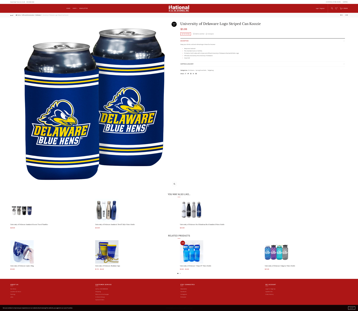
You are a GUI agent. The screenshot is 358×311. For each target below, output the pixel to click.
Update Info (269, 291)
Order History (269, 294)
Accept (352, 308)
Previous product (341, 15)
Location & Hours (15, 291)
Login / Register (320, 8)
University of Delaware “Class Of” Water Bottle (195, 266)
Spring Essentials (201, 70)
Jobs (11, 297)
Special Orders (99, 300)
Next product (346, 15)
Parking (12, 294)
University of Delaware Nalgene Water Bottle (280, 266)
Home (68, 8)
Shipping (345, 2)
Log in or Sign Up (270, 289)
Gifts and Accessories (28, 15)
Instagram (183, 294)
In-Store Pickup (100, 297)
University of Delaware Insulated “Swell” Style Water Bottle (115, 224)
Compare (211, 34)
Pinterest (183, 297)
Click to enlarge (174, 184)
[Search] (332, 8)
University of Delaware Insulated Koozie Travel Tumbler (29, 224)
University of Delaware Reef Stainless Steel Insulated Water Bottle (202, 224)
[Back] (11, 15)
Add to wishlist (200, 34)
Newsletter (83, 8)
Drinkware (38, 15)
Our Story (13, 289)
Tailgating (210, 70)
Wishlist (337, 7)
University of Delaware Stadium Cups (107, 266)
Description (184, 41)
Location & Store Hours (333, 2)
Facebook (183, 291)
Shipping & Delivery (187, 64)
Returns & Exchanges (102, 294)
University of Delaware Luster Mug (22, 266)
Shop (74, 8)
